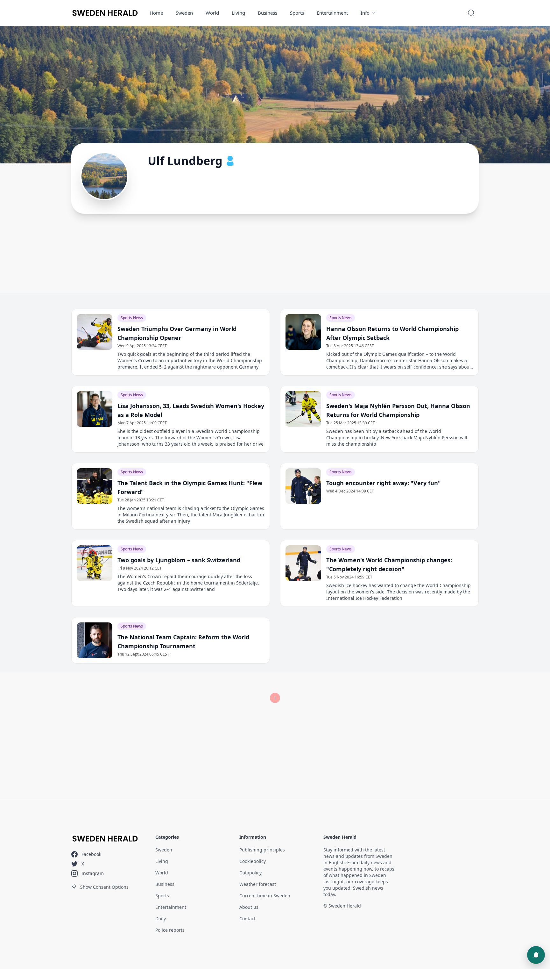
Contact (247, 918)
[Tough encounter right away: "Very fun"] (303, 486)
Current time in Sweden (264, 896)
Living (238, 13)
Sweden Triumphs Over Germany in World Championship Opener (176, 333)
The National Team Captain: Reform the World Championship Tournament (183, 641)
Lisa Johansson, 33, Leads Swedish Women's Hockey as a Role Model (190, 410)
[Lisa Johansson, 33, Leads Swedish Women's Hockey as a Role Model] (94, 409)
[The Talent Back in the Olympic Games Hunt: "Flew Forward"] (94, 486)
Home (156, 13)
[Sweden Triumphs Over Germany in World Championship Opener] (94, 332)
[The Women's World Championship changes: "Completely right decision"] (303, 563)
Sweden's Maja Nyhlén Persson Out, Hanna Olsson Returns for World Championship (398, 410)
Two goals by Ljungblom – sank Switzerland (178, 560)
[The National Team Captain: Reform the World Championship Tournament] (94, 640)
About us (248, 907)
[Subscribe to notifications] (536, 955)
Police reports (170, 930)
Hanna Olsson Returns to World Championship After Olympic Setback (392, 333)
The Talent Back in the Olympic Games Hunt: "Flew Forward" (189, 487)
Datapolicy (250, 873)
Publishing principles (262, 850)
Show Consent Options (104, 887)
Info (365, 13)
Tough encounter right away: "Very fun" (383, 483)
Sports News (132, 317)
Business (267, 13)
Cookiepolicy (252, 861)
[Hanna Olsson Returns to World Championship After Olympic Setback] (303, 332)
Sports (297, 13)
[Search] (471, 12)
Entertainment (332, 13)
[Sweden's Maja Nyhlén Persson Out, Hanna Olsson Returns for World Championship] (303, 409)
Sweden (184, 13)
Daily (160, 918)
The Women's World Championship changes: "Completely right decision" (389, 564)
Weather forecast (257, 884)
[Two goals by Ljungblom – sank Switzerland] (94, 563)
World (212, 13)
